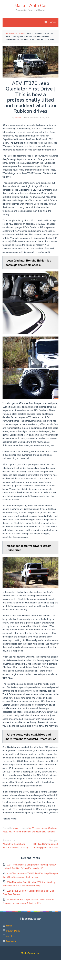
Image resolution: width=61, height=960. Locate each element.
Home (9, 925)
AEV (31, 828)
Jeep (5, 831)
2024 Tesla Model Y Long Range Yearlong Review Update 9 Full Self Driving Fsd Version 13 (29, 866)
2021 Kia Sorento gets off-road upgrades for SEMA (45, 844)
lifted (18, 831)
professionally (38, 831)
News (15, 828)
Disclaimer (11, 941)
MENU (52, 22)
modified (26, 831)
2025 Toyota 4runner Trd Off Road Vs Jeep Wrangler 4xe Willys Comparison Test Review (30, 875)
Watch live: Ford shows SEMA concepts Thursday (15, 844)
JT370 (12, 831)
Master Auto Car (30, 6)
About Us (10, 936)
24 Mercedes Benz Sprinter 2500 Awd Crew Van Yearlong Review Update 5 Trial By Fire (28, 901)
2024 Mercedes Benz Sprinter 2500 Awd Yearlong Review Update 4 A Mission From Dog (29, 883)
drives (44, 828)
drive (37, 828)
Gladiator (52, 828)
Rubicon (51, 831)
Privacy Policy (13, 930)
